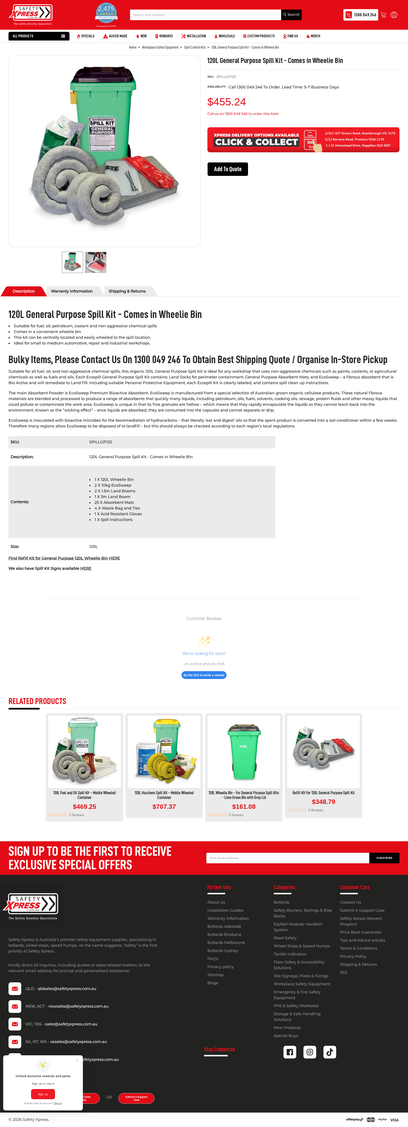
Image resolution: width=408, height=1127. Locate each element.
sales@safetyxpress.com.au (71, 1024)
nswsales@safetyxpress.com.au (78, 1006)
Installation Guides (225, 910)
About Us (216, 902)
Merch (315, 36)
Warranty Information (72, 291)
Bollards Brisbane (224, 934)
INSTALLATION (196, 36)
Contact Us (350, 902)
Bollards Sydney (222, 950)
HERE (85, 568)
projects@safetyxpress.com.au (90, 1059)
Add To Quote (228, 169)
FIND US (293, 36)
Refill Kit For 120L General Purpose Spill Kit (324, 793)
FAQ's (212, 958)
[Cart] (384, 15)
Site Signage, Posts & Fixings (301, 976)
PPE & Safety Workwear (296, 1006)
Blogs (212, 983)
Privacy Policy (353, 956)
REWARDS (166, 36)
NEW (144, 36)
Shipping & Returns (127, 291)
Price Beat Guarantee (360, 932)
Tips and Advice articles (362, 940)
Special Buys (286, 1035)
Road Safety (285, 938)
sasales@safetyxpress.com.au (78, 1041)
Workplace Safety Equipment (302, 984)
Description (24, 291)
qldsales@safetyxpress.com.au (67, 988)
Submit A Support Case (136, 1098)
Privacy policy (220, 967)
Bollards (281, 902)
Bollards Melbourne (226, 942)
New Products (287, 1027)
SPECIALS (88, 36)
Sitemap (215, 975)
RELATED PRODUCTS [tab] (37, 701)
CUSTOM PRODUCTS (261, 36)
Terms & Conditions (358, 948)
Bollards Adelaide (224, 926)
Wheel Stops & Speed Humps (302, 946)
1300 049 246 (365, 14)
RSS (343, 972)
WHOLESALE (227, 36)
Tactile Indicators (290, 954)
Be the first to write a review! (204, 675)
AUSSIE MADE (118, 36)
